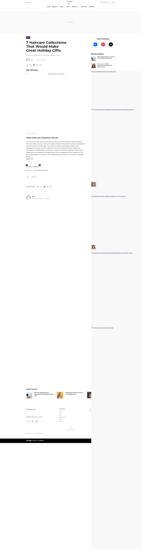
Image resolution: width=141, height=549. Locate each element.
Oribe (27, 159)
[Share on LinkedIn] (34, 65)
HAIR (61, 7)
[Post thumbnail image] (29, 395)
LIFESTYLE (84, 7)
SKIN (67, 7)
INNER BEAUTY (62, 417)
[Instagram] (103, 44)
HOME (48, 7)
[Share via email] (37, 65)
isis (31, 60)
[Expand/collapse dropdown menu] (58, 7)
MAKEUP (54, 7)
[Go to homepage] (32, 411)
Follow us (105, 2)
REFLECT (75, 7)
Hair (28, 37)
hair (28, 176)
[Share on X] (30, 65)
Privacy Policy (29, 433)
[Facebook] (95, 44)
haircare (33, 176)
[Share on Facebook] (27, 65)
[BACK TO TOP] (70, 428)
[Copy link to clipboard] (40, 65)
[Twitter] (111, 44)
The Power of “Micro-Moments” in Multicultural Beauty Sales (104, 65)
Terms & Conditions (38, 433)
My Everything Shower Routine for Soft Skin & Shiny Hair (43, 394)
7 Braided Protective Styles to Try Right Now (74, 393)
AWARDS (91, 7)
